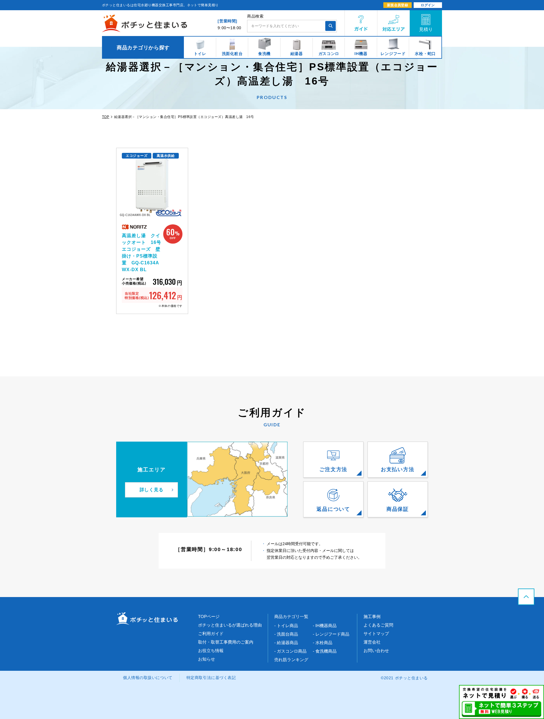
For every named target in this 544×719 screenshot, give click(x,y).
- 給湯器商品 (286, 642)
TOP (105, 117)
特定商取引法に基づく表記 (211, 677)
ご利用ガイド (211, 633)
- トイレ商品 (286, 625)
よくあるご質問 (378, 625)
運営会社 (372, 642)
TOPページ (209, 616)
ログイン (428, 5)
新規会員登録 (397, 5)
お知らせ (206, 659)
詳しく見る (152, 489)
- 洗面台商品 (286, 634)
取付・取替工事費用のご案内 (225, 642)
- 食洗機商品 (325, 651)
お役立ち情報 (211, 650)
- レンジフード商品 (331, 634)
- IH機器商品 (325, 625)
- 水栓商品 (322, 642)
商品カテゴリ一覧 (291, 616)
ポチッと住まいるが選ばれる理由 (230, 625)
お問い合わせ (376, 650)
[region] (272, 47)
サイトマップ (376, 633)
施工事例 (372, 616)
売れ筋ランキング (291, 659)
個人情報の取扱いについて (148, 677)
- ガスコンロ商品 (290, 651)
